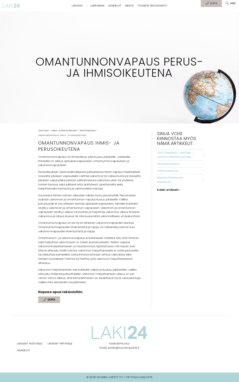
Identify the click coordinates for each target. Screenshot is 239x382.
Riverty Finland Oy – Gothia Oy (171, 180)
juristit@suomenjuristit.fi (123, 348)
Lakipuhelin (97, 5)
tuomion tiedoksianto (152, 5)
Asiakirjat (114, 5)
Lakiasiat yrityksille (60, 343)
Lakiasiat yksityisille (29, 343)
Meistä (129, 5)
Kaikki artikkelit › (168, 190)
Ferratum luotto (168, 164)
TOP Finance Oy (167, 171)
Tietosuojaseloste (139, 377)
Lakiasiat (77, 5)
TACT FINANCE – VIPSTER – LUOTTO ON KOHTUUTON (175, 155)
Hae (233, 3)
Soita (51, 299)
